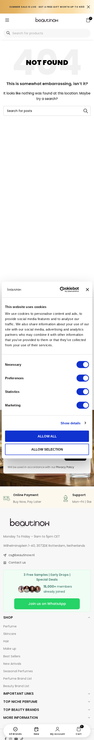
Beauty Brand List (16, 686)
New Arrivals (12, 664)
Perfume (10, 626)
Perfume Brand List (17, 678)
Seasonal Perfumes (18, 671)
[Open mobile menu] (7, 20)
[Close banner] (87, 289)
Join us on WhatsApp (47, 603)
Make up (9, 648)
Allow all (47, 436)
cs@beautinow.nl (22, 555)
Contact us (17, 562)
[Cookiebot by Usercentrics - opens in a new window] (60, 289)
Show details (70, 423)
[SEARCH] (86, 111)
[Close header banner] (88, 7)
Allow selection (47, 449)
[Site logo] (47, 20)
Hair (6, 641)
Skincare (9, 634)
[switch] (83, 378)
